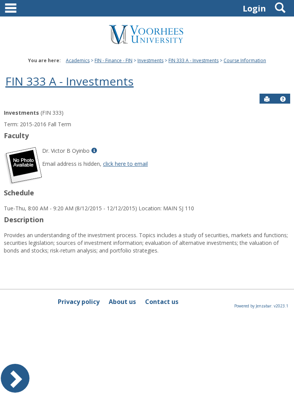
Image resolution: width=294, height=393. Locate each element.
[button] (283, 99)
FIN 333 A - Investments (193, 60)
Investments (150, 60)
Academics (78, 60)
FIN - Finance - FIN (113, 60)
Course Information (245, 60)
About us (122, 301)
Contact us (161, 301)
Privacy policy (79, 301)
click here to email (125, 163)
